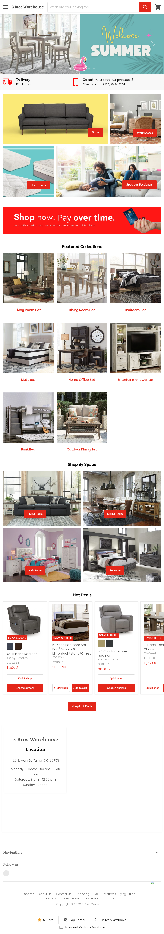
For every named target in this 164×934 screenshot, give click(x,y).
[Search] (145, 7)
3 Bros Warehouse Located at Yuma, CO (73, 898)
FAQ (96, 894)
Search (29, 894)
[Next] (152, 44)
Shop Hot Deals (82, 706)
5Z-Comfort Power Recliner (112, 653)
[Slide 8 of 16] (82, 44)
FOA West (58, 657)
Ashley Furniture (17, 658)
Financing (82, 894)
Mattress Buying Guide (119, 894)
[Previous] (11, 44)
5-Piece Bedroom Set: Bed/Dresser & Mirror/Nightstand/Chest (71, 649)
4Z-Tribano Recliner (22, 654)
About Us (45, 894)
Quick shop (25, 678)
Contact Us (63, 894)
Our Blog (112, 898)
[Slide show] (82, 44)
